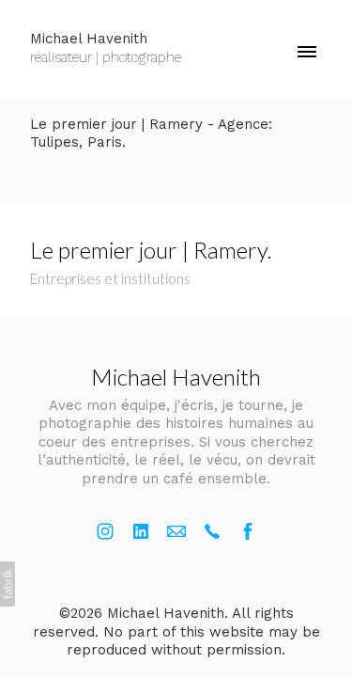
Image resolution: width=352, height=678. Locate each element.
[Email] (176, 531)
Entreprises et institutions (110, 278)
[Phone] (212, 531)
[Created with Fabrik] (7, 584)
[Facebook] (248, 531)
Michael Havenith (176, 376)
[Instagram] (105, 531)
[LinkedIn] (141, 531)
